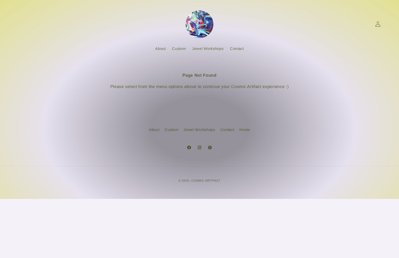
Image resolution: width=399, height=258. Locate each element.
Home (244, 129)
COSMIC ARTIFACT (206, 180)
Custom (171, 129)
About (154, 129)
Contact (227, 129)
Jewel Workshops (199, 129)
